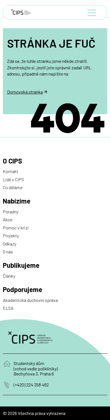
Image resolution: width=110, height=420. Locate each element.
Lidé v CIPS (13, 179)
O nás (8, 251)
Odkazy (9, 243)
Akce (7, 219)
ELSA (8, 308)
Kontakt (10, 171)
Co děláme (13, 187)
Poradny (10, 211)
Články (9, 275)
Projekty (11, 235)
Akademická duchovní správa (30, 300)
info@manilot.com (24, 80)
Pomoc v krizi (16, 227)
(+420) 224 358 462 (31, 384)
